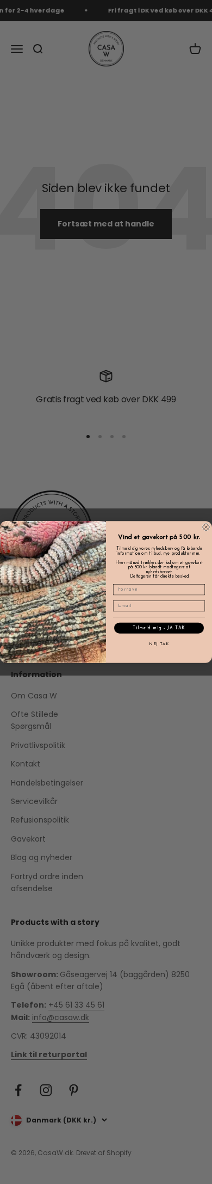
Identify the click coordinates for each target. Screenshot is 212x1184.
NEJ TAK (159, 644)
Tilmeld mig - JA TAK (159, 628)
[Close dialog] (206, 527)
